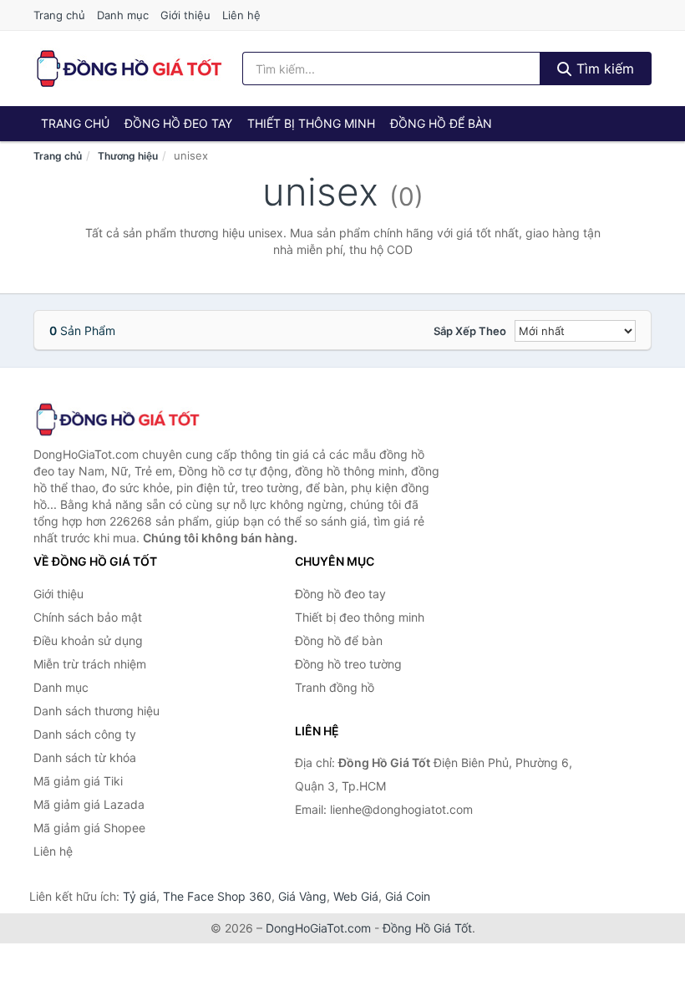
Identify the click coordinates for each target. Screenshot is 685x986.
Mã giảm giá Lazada (89, 804)
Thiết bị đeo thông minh (359, 617)
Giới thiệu (185, 15)
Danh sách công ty (84, 734)
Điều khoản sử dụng (88, 640)
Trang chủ (59, 15)
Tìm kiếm (603, 68)
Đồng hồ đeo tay (178, 123)
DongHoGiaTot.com (318, 928)
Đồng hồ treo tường (348, 664)
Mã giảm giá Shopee (89, 828)
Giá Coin (407, 896)
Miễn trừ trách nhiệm (89, 664)
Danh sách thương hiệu (96, 711)
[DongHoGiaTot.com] (128, 68)
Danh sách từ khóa (84, 757)
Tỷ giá (139, 896)
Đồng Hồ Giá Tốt (427, 928)
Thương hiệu (128, 156)
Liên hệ (241, 15)
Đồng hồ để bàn (441, 123)
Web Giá (355, 896)
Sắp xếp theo (470, 331)
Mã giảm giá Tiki (78, 781)
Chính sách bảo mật (87, 617)
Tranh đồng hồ (334, 687)
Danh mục (123, 15)
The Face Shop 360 (217, 896)
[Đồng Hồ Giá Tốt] (116, 419)
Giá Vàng (302, 896)
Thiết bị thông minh (311, 123)
